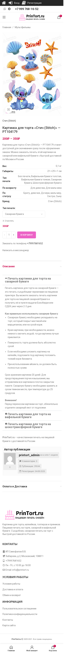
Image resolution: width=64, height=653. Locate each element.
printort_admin (29, 455)
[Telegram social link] (9, 8)
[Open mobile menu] (4, 17)
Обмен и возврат (11, 595)
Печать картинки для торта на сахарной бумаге (28, 280)
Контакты (7, 620)
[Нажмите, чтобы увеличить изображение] (8, 109)
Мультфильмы (23, 27)
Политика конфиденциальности (19, 614)
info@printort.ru (20, 570)
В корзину (27, 235)
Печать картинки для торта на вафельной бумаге (28, 415)
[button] (32, 280)
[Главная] (3, 3)
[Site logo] (32, 17)
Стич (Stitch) (9, 120)
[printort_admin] (10, 458)
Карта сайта (9, 625)
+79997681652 (35, 243)
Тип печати (8, 208)
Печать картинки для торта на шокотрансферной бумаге (28, 425)
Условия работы (11, 583)
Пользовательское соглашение (19, 608)
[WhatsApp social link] (4, 8)
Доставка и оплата (12, 589)
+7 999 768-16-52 (26, 9)
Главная (6, 27)
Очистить (9, 221)
